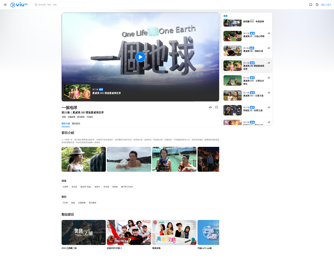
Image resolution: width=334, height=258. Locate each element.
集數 (225, 16)
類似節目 (76, 123)
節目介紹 (66, 123)
